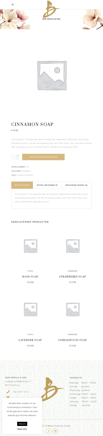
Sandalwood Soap (72, 340)
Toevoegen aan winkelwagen (43, 157)
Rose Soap (30, 276)
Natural (29, 175)
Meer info (22, 428)
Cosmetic (20, 175)
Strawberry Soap (72, 276)
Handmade (26, 171)
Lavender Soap (30, 340)
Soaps (30, 271)
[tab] (22, 185)
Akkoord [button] (22, 424)
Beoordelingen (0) (77, 185)
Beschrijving (22, 185)
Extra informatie (47, 185)
